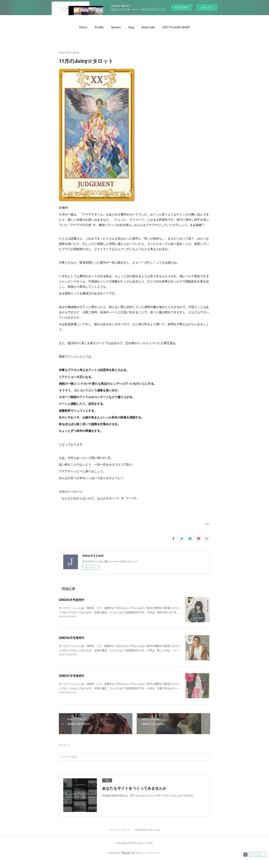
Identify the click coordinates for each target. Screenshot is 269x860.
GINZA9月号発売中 (71, 600)
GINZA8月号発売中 (71, 638)
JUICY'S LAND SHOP (176, 27)
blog (131, 27)
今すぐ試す (181, 7)
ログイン (206, 7)
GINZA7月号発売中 (71, 675)
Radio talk (148, 27)
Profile (99, 27)
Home (83, 27)
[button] (83, 27)
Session (116, 27)
